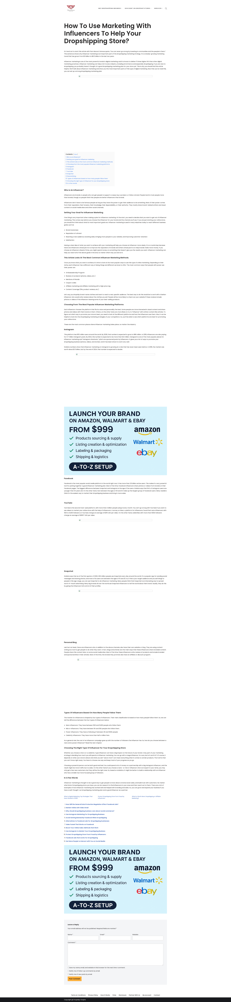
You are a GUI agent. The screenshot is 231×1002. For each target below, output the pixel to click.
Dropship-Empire (79, 1000)
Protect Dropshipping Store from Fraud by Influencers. (86, 834)
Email (102, 935)
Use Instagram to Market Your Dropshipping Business (85, 831)
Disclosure (122, 995)
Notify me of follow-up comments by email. (84, 971)
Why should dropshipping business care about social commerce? (90, 811)
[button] (121, 8)
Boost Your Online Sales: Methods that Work (82, 828)
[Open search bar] (166, 8)
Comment (72, 942)
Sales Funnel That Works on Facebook (80, 824)
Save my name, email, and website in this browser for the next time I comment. (97, 968)
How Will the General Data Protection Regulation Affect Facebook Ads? (92, 804)
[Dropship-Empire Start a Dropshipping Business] (71, 8)
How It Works (105, 995)
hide (75, 154)
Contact (157, 995)
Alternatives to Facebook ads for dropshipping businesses (87, 821)
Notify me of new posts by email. (80, 974)
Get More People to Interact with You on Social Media (85, 841)
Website (135, 935)
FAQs (114, 995)
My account (147, 995)
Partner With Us (134, 995)
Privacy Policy (93, 995)
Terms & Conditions (78, 995)
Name (70, 935)
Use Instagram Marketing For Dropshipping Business (85, 814)
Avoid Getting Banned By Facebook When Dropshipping (86, 818)
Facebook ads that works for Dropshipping (82, 838)
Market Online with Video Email (77, 808)
